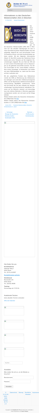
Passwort (6, 381)
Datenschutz (13, 392)
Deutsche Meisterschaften (19, 105)
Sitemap (21, 392)
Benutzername (8, 377)
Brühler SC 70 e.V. (17, 409)
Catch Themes (24, 411)
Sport (15, 106)
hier (17, 98)
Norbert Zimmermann (19, 20)
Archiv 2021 (8, 105)
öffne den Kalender (9, 300)
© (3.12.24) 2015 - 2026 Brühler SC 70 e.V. (5, 398)
